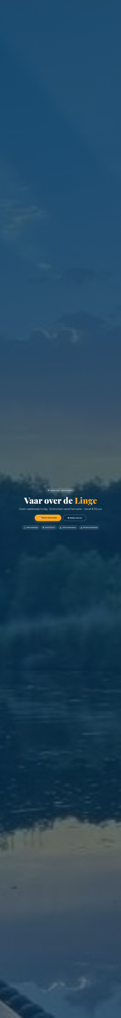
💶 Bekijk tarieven (74, 518)
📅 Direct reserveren (48, 518)
